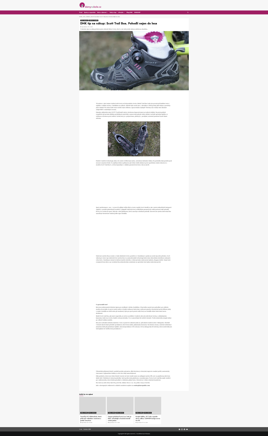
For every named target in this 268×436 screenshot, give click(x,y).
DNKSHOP (137, 12)
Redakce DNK (87, 429)
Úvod (80, 12)
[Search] (188, 12)
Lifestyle (120, 12)
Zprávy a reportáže (89, 12)
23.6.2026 (146, 422)
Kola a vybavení (101, 12)
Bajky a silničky (84, 412)
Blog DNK (129, 12)
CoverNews (139, 433)
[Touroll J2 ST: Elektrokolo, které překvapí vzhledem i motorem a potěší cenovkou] (92, 406)
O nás (80, 429)
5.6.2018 (91, 26)
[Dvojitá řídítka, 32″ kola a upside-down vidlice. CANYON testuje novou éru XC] (148, 406)
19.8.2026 (90, 422)
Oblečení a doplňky (93, 20)
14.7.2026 (118, 422)
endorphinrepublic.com (142, 385)
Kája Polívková (85, 26)
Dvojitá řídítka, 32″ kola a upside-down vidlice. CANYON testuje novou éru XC (148, 419)
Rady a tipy (113, 12)
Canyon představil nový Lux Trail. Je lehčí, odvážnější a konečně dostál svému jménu (119, 419)
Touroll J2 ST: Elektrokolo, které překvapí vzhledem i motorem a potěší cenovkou (90, 419)
